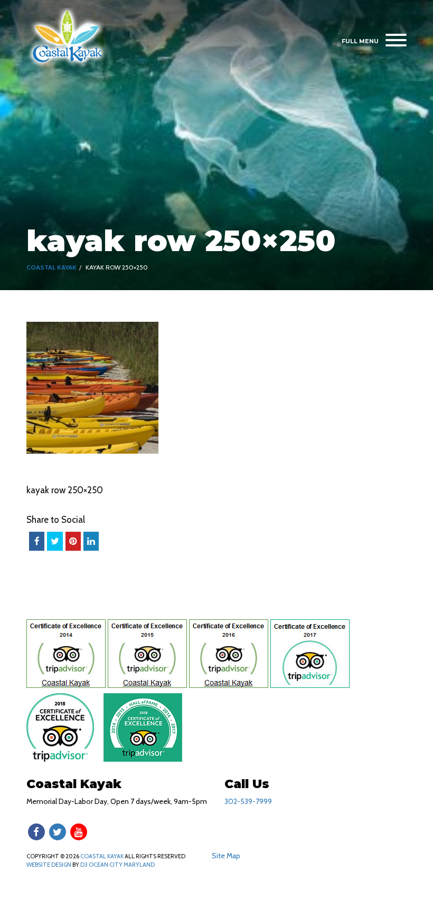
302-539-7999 (248, 801)
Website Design (48, 864)
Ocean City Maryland (122, 864)
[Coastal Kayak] (67, 37)
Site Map (226, 855)
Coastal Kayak (51, 267)
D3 (84, 864)
